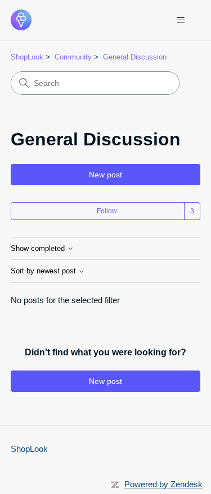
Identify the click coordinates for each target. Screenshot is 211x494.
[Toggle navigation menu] (180, 20)
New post (105, 174)
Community (73, 57)
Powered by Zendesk (163, 484)
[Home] (21, 20)
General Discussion (135, 57)
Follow (107, 211)
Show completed (39, 249)
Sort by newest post (44, 271)
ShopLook (27, 57)
